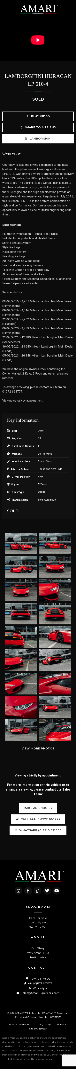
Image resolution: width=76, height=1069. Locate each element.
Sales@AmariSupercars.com (39, 992)
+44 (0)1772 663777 (39, 983)
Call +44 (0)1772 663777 (40, 819)
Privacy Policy (43, 1024)
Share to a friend (40, 127)
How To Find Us (39, 978)
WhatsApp (39, 988)
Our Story (38, 948)
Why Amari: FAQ (38, 952)
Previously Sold (38, 922)
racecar (42, 1028)
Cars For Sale (38, 918)
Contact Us (62, 1024)
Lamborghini (40, 138)
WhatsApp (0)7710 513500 (40, 830)
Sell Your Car (38, 927)
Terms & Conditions (19, 1024)
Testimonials (38, 957)
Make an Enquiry (38, 808)
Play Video (40, 116)
